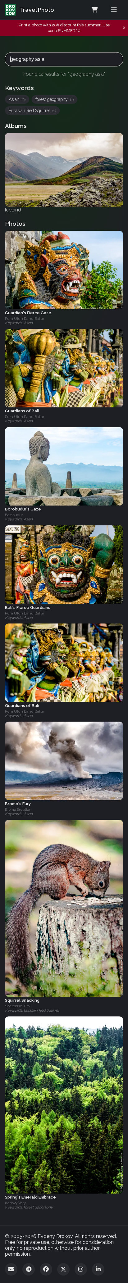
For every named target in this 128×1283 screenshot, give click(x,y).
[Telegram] (28, 1269)
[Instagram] (81, 1269)
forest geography (54, 99)
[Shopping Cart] (94, 10)
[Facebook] (46, 1269)
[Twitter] (63, 1269)
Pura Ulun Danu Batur (24, 318)
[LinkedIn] (98, 1269)
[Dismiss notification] (124, 28)
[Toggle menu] (114, 10)
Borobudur (14, 515)
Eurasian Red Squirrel (32, 110)
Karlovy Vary (15, 1203)
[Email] (11, 1269)
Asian (17, 99)
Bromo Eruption (18, 809)
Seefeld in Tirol (17, 1006)
